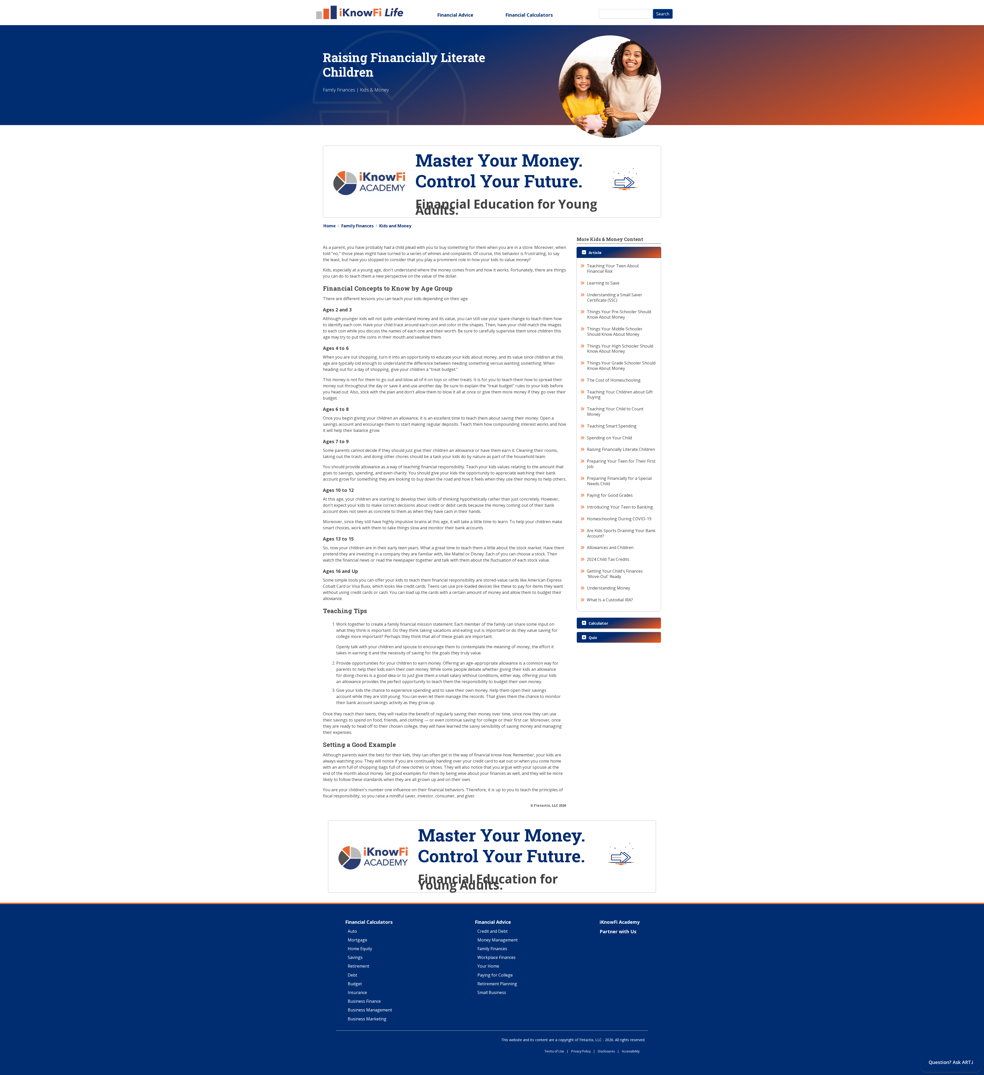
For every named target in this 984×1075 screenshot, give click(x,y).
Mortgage (357, 940)
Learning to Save (603, 283)
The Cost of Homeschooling (614, 380)
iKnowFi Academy (620, 922)
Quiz (593, 637)
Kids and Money (395, 226)
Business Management (370, 1010)
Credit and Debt (492, 931)
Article (595, 252)
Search (662, 14)
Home (329, 226)
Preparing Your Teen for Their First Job (621, 463)
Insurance (357, 992)
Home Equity (360, 948)
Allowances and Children (610, 547)
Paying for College (495, 975)
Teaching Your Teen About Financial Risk (613, 268)
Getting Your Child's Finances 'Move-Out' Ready (615, 573)
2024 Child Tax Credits (608, 559)
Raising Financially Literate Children (621, 449)
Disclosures (608, 1051)
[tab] (619, 252)
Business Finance (364, 1001)
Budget (355, 984)
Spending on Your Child (609, 438)
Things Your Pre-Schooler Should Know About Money (619, 314)
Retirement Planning (497, 984)
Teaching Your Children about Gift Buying (620, 394)
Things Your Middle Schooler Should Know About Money (614, 331)
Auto (352, 931)
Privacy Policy (583, 1051)
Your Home (488, 966)
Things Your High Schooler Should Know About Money (620, 348)
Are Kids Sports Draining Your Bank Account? (621, 533)
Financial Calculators (529, 15)
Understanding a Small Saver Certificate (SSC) (614, 297)
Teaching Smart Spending (612, 426)
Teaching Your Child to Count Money (615, 411)
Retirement (358, 966)
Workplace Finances (496, 957)
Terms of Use (556, 1051)
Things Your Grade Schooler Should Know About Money (621, 365)
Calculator (598, 623)
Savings (355, 957)
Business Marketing (367, 1019)
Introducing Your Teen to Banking (620, 507)
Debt (352, 975)
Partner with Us (618, 932)
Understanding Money (608, 588)
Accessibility (631, 1051)
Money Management (497, 940)
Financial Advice (455, 15)
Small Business (491, 992)
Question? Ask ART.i (951, 1062)
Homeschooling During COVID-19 (619, 519)
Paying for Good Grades (610, 495)
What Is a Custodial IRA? (610, 600)
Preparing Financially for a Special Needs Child (619, 480)
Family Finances (357, 226)
